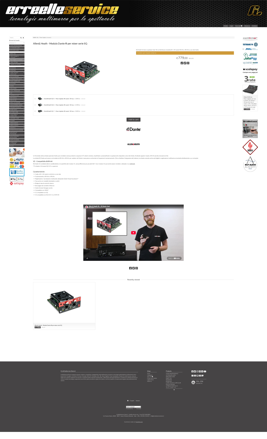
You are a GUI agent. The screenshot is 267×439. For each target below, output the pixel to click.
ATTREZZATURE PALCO (16, 79)
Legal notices (150, 380)
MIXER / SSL (36, 37)
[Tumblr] (202, 372)
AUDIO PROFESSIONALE (16, 45)
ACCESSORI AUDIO (15, 48)
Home (226, 26)
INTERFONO (13, 70)
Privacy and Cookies (152, 378)
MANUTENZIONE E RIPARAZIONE (14, 136)
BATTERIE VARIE (14, 112)
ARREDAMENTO (14, 123)
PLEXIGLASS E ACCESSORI (13, 143)
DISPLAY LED (13, 100)
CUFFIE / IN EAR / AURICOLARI (14, 73)
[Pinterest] (200, 372)
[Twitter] (195, 372)
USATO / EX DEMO (14, 140)
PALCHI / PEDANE (14, 76)
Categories (150, 375)
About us (247, 26)
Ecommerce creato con (133, 422)
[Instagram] (197, 372)
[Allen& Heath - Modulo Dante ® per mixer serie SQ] (82, 72)
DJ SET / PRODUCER (15, 90)
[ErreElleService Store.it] (133, 13)
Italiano (138, 401)
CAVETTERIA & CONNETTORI (13, 115)
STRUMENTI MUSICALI (15, 107)
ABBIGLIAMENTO (14, 125)
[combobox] (16, 43)
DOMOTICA (13, 127)
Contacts (254, 26)
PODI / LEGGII (13, 88)
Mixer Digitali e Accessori (45, 37)
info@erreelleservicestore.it (157, 416)
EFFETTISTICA (13, 98)
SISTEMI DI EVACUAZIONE (16, 130)
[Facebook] (192, 372)
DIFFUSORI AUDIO (14, 50)
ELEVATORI (12, 83)
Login (231, 26)
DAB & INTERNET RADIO (16, 105)
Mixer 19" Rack (14, 62)
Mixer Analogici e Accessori (14, 56)
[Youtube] (205, 372)
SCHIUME (12, 120)
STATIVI (12, 86)
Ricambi (12, 146)
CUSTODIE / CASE (14, 118)
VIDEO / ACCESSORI (15, 102)
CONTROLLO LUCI (14, 95)
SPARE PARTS (13, 110)
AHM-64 (132, 164)
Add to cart (133, 119)
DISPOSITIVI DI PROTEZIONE (13, 133)
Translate (138, 408)
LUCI (11, 93)
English (132, 401)
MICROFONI (13, 68)
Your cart (238, 26)
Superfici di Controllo (15, 64)
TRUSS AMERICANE (15, 81)
